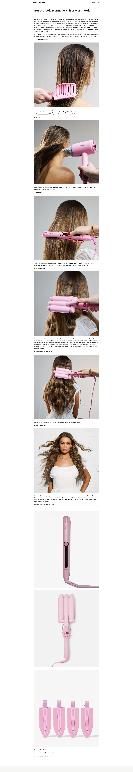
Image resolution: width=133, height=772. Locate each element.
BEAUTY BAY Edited (39, 2)
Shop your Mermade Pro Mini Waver (44, 504)
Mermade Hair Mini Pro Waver (81, 27)
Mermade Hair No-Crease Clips (43, 756)
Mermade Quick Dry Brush (66, 112)
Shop (98, 2)
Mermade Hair (87, 23)
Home (93, 2)
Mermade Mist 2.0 (43, 114)
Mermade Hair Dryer (56, 187)
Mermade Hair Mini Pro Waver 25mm (45, 753)
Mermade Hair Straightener (78, 263)
